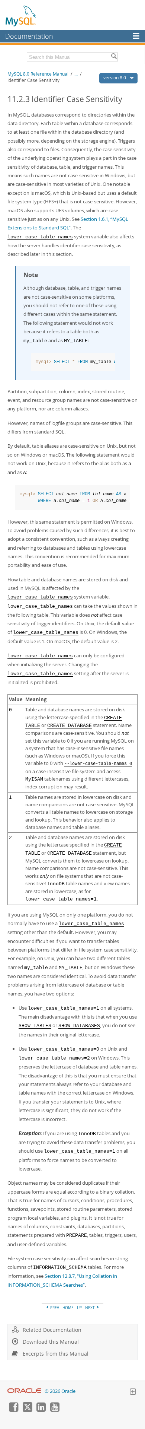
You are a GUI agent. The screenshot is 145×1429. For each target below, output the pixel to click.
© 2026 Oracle (60, 1391)
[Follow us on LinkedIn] (41, 1410)
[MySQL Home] (21, 15)
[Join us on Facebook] (13, 1410)
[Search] (113, 57)
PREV (54, 1307)
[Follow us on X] (27, 1410)
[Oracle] (24, 1391)
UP (79, 1307)
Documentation (29, 36)
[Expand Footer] (133, 1392)
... (76, 74)
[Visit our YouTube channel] (55, 1410)
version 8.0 (115, 77)
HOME (68, 1307)
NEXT (90, 1307)
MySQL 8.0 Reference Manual (37, 74)
